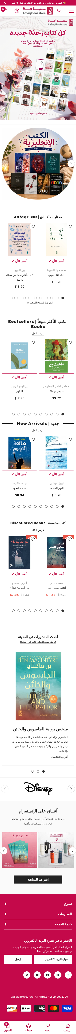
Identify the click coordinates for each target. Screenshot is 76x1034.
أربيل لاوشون (56, 483)
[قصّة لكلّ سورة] (56, 239)
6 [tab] (35, 298)
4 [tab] (46, 298)
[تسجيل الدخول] (17, 11)
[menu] (71, 10)
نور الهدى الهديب (19, 386)
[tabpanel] (56, 254)
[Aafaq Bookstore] (38, 68)
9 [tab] (19, 298)
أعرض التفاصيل (59, 757)
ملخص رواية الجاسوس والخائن (40, 729)
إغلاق (4, 2)
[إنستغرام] (57, 975)
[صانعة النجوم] (19, 452)
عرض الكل (38, 333)
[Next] (71, 163)
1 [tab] (62, 298)
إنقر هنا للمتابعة (38, 879)
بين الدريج (19, 270)
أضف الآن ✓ (56, 261)
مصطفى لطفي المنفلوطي (56, 386)
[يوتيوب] (37, 975)
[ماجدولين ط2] (56, 355)
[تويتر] (26, 975)
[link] (38, 789)
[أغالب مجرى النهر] (56, 552)
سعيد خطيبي (56, 583)
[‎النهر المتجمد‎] (56, 452)
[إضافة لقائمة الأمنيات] (69, 226)
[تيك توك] (47, 975)
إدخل (18, 959)
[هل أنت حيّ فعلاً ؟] (19, 552)
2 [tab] (57, 298)
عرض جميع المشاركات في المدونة (38, 642)
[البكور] (19, 355)
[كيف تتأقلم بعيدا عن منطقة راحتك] (19, 239)
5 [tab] (40, 298)
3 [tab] (51, 298)
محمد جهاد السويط (56, 270)
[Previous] (3, 851)
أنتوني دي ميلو (19, 583)
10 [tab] (13, 298)
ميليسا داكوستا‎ (19, 483)
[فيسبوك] (68, 975)
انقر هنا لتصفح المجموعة (40, 302)
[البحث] (59, 10)
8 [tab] (24, 298)
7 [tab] (29, 298)
